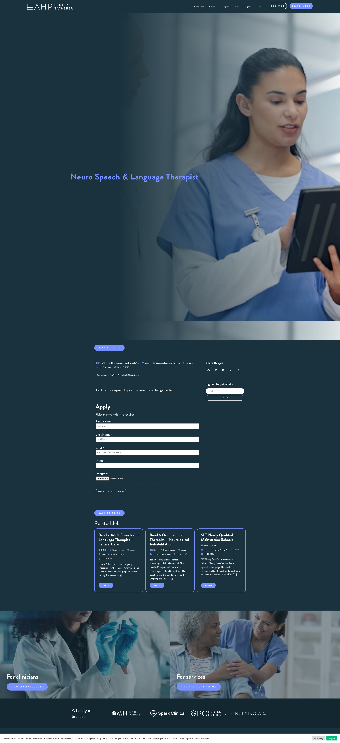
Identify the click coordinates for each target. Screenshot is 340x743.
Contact (259, 6)
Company (225, 6)
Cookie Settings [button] (318, 738)
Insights (247, 6)
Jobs (237, 6)
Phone (101, 460)
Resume (102, 474)
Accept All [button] (331, 738)
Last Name (104, 434)
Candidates (199, 6)
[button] (209, 370)
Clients (212, 6)
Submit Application (111, 491)
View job (108, 585)
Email (100, 447)
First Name (104, 421)
